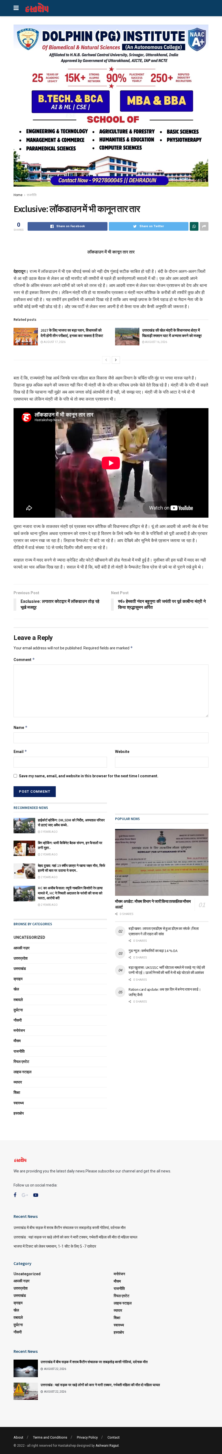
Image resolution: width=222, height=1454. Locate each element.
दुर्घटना (18, 1010)
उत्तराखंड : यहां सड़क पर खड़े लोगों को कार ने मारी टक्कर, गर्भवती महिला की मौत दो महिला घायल (75, 1237)
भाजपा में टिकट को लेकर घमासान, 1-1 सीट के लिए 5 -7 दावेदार (55, 1246)
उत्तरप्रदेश (21, 958)
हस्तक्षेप (19, 1113)
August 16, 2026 (156, 342)
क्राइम (18, 979)
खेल (16, 989)
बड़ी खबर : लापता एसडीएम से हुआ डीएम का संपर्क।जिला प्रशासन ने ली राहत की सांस (164, 931)
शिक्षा (17, 1092)
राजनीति (32, 195)
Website (122, 751)
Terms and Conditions (50, 1437)
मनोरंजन (19, 1030)
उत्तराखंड (20, 968)
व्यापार (18, 1082)
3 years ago (49, 831)
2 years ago (49, 854)
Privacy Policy (87, 1437)
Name (21, 727)
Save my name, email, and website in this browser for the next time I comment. (88, 776)
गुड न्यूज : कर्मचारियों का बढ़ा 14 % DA (153, 950)
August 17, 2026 (54, 342)
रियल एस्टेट (21, 1061)
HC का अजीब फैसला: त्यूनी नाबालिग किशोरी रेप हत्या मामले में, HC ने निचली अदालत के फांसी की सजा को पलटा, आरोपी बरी (70, 893)
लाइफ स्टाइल (22, 1072)
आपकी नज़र (22, 948)
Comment (24, 659)
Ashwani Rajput (107, 1446)
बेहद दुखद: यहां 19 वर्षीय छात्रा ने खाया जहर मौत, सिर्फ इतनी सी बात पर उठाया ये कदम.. (71, 868)
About (18, 1437)
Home (18, 195)
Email (20, 751)
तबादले (18, 999)
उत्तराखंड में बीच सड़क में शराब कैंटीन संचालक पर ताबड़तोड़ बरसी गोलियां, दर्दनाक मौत (70, 1227)
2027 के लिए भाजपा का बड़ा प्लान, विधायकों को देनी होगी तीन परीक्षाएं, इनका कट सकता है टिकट (72, 333)
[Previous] (106, 360)
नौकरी (18, 1020)
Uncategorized (29, 937)
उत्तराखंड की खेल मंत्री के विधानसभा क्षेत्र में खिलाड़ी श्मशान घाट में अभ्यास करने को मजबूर (172, 333)
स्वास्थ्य (19, 1103)
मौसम (17, 1041)
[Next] (116, 360)
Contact (113, 1437)
